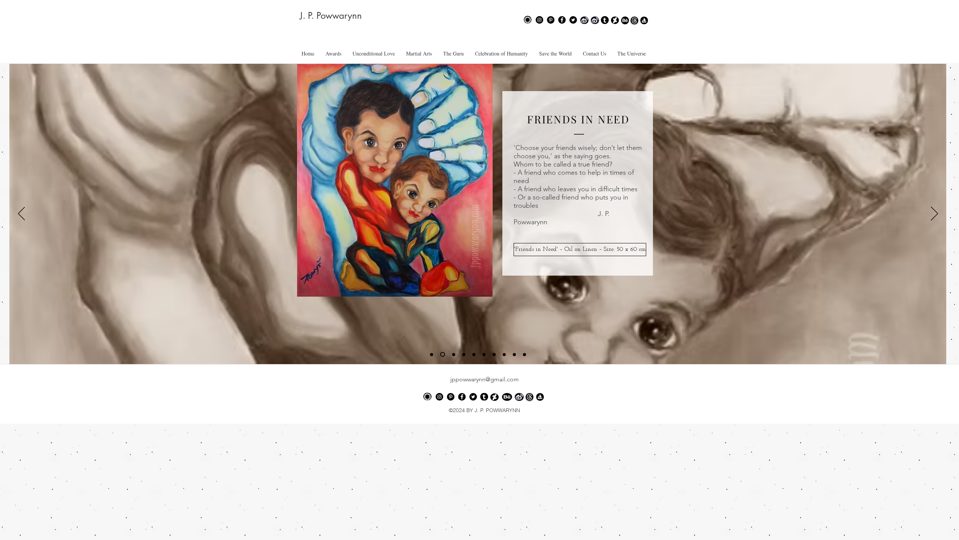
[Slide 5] (473, 354)
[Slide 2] (442, 354)
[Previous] (21, 214)
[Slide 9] (514, 354)
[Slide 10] (524, 354)
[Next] (934, 214)
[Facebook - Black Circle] (562, 20)
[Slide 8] (504, 354)
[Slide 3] (453, 354)
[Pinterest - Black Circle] (550, 20)
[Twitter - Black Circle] (573, 20)
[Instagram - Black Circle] (539, 20)
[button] (578, 249)
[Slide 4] (463, 354)
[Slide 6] (483, 354)
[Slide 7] (494, 354)
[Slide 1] (431, 354)
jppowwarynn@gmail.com (484, 379)
